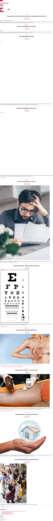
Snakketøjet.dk (4, 3)
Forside (3, 6)
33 (6, 506)
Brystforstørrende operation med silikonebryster (26, 329)
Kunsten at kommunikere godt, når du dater (26, 26)
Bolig (26, 34)
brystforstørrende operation (6, 366)
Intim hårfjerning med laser (6, 410)
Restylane (11, 410)
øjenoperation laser (5, 326)
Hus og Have (26, 412)
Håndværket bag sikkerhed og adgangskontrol (26, 108)
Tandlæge (26, 14)
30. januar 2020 (28, 417)
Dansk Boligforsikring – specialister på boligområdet (26, 414)
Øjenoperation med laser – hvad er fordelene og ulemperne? (26, 265)
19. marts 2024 (28, 39)
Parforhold (26, 24)
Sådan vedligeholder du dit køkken (26, 36)
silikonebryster (20, 366)
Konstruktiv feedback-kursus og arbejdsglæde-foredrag (26, 459)
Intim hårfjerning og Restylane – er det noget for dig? (26, 370)
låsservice (4, 177)
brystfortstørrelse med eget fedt (14, 366)
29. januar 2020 (28, 462)
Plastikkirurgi (25, 328)
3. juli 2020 (27, 268)
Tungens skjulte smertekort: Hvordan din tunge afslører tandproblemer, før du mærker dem (26, 16)
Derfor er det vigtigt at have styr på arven (26, 181)
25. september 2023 (27, 184)
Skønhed (28, 328)
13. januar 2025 (28, 29)
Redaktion (28, 28)
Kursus (26, 457)
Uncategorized (26, 179)
